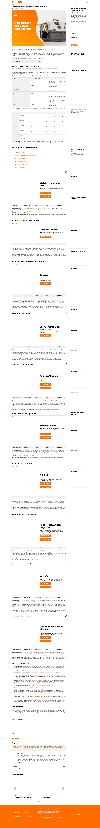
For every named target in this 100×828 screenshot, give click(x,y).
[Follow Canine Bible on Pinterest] (25, 763)
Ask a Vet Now (54, 2)
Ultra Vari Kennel (27, 400)
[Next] (63, 788)
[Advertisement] (79, 137)
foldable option (35, 554)
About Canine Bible (17, 815)
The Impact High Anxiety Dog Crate (28, 550)
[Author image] (12, 8)
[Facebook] (82, 814)
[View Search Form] (87, 2)
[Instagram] (69, 814)
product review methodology (24, 747)
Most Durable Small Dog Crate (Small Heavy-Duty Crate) (25, 155)
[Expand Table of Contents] (40, 61)
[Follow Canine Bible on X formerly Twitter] (20, 763)
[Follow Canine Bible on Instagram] (21, 763)
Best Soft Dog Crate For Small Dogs (21, 161)
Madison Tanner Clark (48, 49)
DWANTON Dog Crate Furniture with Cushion (36, 687)
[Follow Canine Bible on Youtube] (23, 763)
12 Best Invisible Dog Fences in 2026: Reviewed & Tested (22, 767)
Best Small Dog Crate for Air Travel (21, 158)
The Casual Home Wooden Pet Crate (29, 652)
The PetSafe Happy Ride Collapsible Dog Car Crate (31, 600)
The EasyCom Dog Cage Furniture (28, 349)
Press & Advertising (29, 816)
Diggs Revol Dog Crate (33, 680)
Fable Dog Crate (34, 666)
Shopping (76, 2)
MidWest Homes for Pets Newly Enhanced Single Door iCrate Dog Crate (37, 208)
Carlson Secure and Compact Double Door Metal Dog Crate (38, 672)
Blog (26, 815)
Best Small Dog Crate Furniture (20, 156)
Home (47, 2)
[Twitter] (79, 814)
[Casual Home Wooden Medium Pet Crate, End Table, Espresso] (25, 634)
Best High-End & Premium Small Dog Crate (23, 153)
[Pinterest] (75, 814)
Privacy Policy (25, 812)
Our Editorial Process (18, 816)
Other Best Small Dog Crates (20, 167)
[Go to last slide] (15, 788)
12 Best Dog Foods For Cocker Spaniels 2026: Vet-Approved (55, 767)
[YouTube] (72, 814)
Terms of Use (16, 812)
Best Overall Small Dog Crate (20, 152)
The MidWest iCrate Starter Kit (27, 450)
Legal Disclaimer (17, 813)
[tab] (38, 801)
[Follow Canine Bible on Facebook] (18, 763)
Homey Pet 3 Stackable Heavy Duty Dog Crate (40, 696)
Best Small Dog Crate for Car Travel (21, 164)
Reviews (62, 2)
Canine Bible (17, 8)
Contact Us (27, 813)
